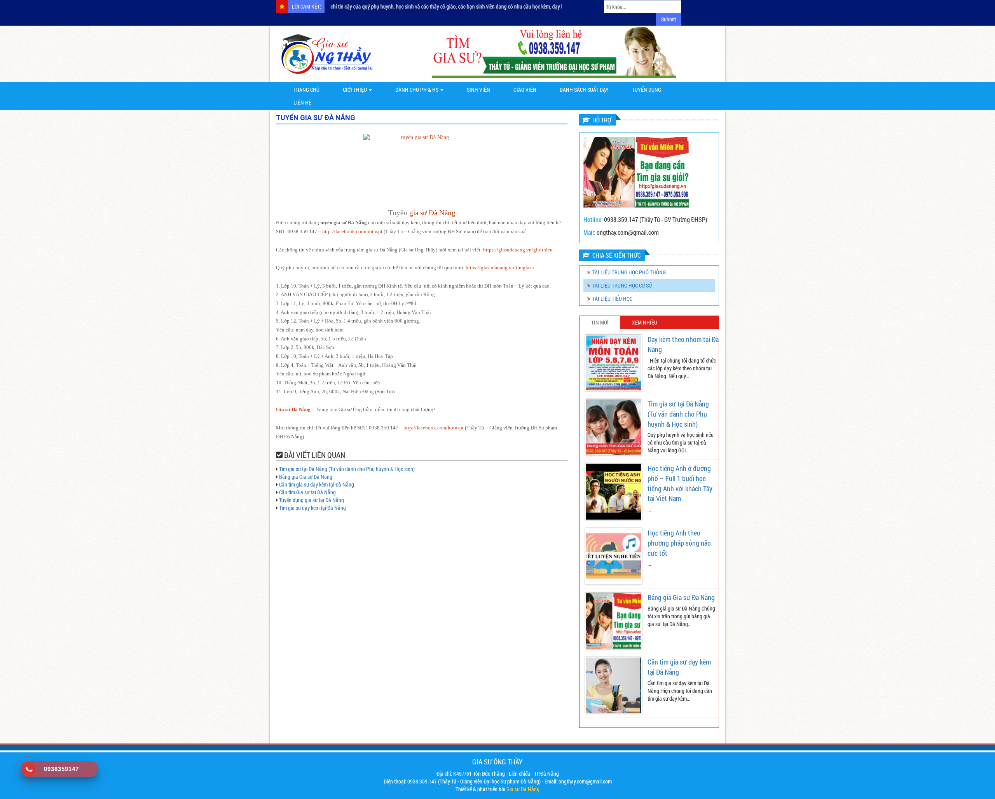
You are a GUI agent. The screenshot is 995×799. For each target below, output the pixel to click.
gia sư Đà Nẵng (432, 213)
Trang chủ (306, 89)
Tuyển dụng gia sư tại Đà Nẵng (311, 500)
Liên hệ (302, 102)
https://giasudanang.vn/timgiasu (500, 267)
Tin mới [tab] (600, 322)
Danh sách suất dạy (584, 89)
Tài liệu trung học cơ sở (622, 285)
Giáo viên (524, 89)
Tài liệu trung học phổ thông (629, 272)
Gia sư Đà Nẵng (293, 409)
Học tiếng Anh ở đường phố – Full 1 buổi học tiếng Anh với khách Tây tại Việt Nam (680, 483)
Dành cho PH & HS (417, 89)
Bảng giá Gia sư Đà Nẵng (305, 476)
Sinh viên (478, 89)
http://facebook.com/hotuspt (352, 231)
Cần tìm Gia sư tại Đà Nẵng (307, 492)
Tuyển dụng (646, 89)
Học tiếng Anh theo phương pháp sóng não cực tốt (679, 542)
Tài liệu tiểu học (612, 298)
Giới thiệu (355, 89)
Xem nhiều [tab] (644, 322)
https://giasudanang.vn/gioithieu (518, 250)
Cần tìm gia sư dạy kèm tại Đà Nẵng (316, 484)
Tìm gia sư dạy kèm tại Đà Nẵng (312, 507)
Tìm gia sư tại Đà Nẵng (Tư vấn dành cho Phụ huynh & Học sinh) (347, 469)
